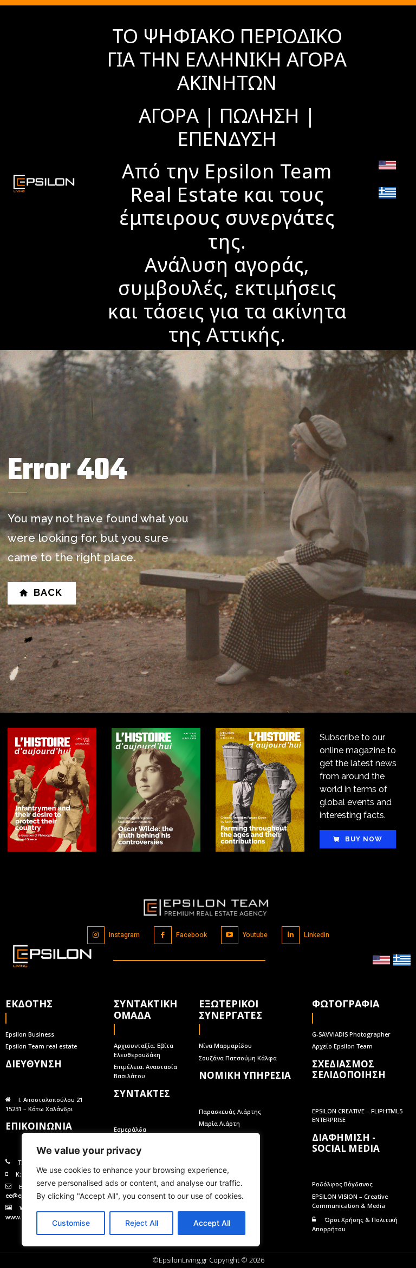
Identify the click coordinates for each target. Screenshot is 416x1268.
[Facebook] (163, 935)
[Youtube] (230, 935)
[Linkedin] (291, 935)
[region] (141, 1189)
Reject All (141, 1222)
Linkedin (316, 935)
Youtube (255, 935)
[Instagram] (96, 935)
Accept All (211, 1222)
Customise (71, 1222)
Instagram (124, 935)
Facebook (191, 935)
